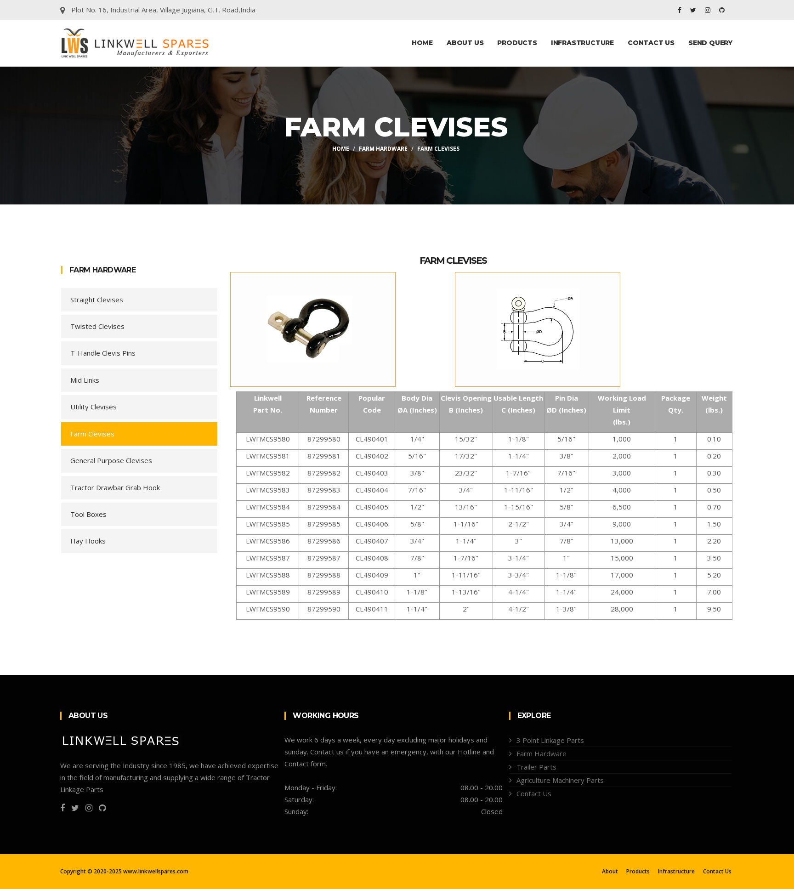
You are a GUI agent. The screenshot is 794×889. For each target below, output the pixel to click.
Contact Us (651, 43)
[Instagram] (708, 10)
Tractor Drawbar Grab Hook (115, 487)
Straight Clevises (96, 299)
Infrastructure (582, 43)
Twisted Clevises (97, 326)
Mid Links (84, 380)
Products (517, 43)
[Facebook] (680, 10)
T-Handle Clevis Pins (103, 352)
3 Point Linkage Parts (550, 740)
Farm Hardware (383, 149)
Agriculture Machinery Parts (560, 780)
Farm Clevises (92, 433)
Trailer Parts (536, 766)
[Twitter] (694, 10)
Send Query (710, 43)
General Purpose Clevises (111, 460)
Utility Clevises (93, 406)
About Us (465, 43)
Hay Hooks (88, 540)
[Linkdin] (722, 10)
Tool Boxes (88, 514)
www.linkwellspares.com (155, 871)
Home (422, 43)
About (610, 871)
